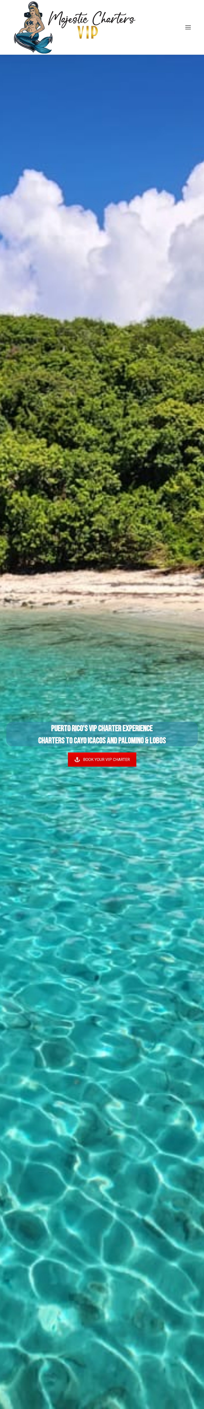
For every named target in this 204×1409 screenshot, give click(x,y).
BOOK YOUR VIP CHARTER (106, 759)
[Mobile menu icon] (188, 27)
